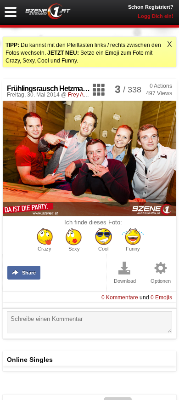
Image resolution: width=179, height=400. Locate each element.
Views (159, 93)
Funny (133, 248)
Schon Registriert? (150, 7)
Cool (103, 248)
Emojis (161, 297)
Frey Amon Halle (88, 94)
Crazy (44, 248)
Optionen (161, 281)
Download (125, 281)
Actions (161, 86)
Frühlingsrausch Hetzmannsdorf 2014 (65, 88)
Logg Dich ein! (155, 16)
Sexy (74, 248)
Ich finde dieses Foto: (93, 222)
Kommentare (119, 297)
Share (29, 272)
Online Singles (30, 359)
